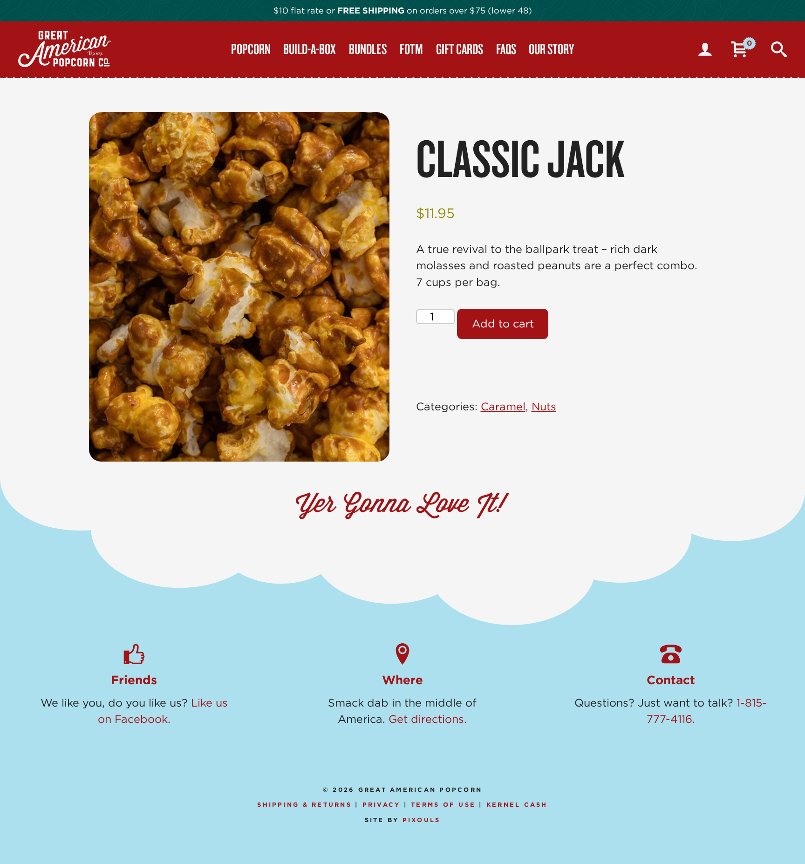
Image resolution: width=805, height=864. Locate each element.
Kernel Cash (517, 804)
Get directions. (428, 719)
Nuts (544, 406)
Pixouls (421, 819)
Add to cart (503, 323)
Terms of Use (443, 804)
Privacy (381, 804)
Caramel (503, 406)
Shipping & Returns (304, 804)
